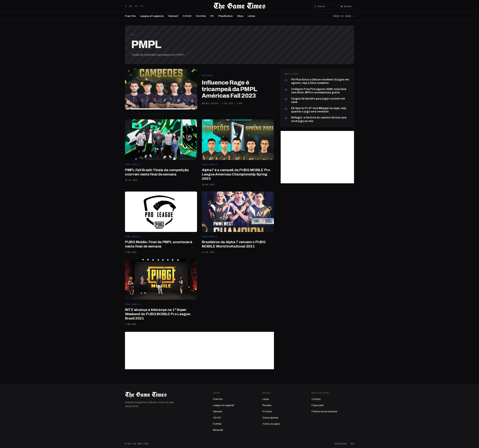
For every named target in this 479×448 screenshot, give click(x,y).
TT (141, 6)
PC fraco (267, 411)
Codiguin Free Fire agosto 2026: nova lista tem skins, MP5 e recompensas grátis (318, 91)
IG (130, 6)
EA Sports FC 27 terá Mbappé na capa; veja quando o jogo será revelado (318, 110)
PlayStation (225, 16)
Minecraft (218, 430)
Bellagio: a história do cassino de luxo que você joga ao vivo (319, 119)
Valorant (173, 16)
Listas (251, 16)
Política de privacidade (324, 411)
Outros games (270, 417)
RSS (352, 443)
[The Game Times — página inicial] (239, 6)
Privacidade (341, 443)
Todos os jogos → (343, 16)
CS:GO (187, 16)
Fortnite (201, 16)
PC (212, 16)
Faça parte (318, 405)
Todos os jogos (271, 424)
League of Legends (152, 16)
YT (136, 6)
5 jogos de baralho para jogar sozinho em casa (318, 100)
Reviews (266, 405)
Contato (316, 399)
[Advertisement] (199, 350)
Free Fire (130, 16)
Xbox (240, 16)
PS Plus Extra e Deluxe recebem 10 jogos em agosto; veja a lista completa (320, 81)
